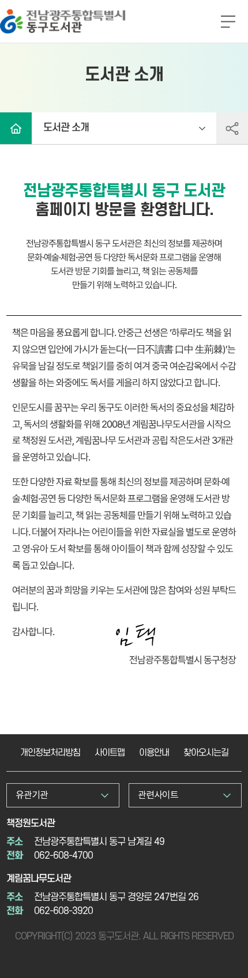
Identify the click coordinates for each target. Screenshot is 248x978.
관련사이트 (158, 795)
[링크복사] (232, 128)
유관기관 (32, 795)
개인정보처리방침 (50, 752)
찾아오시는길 (205, 752)
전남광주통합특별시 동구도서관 (57, 13)
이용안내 (154, 752)
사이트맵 (110, 752)
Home (16, 128)
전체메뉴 (228, 22)
